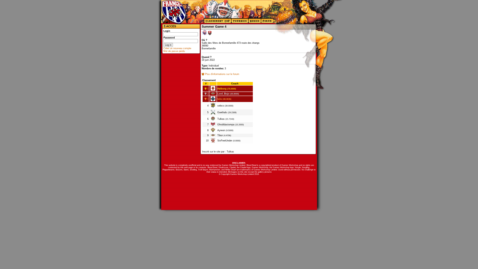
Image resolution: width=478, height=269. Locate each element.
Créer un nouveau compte (177, 48)
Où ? (204, 40)
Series (255, 21)
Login (166, 31)
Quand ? (207, 57)
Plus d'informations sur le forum (221, 74)
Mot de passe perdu (174, 51)
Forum (267, 21)
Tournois (240, 21)
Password (169, 37)
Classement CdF (218, 21)
